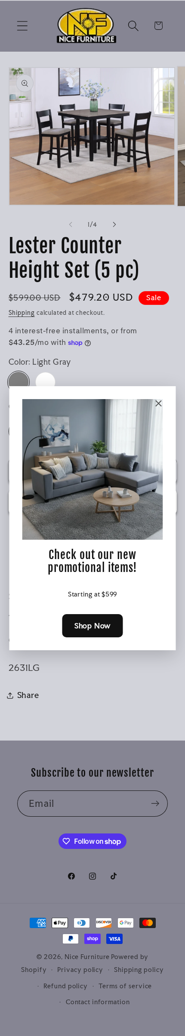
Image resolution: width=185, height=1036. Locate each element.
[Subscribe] (155, 803)
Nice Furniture (87, 957)
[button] (22, 25)
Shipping (22, 312)
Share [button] (28, 695)
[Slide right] (114, 224)
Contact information (98, 1002)
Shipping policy (139, 969)
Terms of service (125, 986)
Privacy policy (80, 969)
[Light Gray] (19, 382)
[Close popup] (158, 403)
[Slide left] (70, 224)
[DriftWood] (45, 382)
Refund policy (65, 986)
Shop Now (92, 625)
